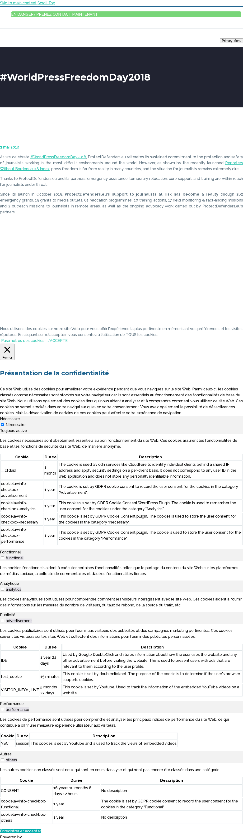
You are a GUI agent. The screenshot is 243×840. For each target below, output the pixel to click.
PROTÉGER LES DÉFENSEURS (215, 56)
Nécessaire (16, 424)
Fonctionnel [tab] (10, 552)
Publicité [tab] (7, 615)
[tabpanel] (121, 491)
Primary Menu (231, 41)
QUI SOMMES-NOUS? (229, 174)
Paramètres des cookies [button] (22, 340)
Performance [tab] (12, 703)
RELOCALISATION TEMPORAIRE (222, 75)
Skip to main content (18, 3)
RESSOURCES (233, 149)
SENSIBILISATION (225, 118)
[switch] (2, 557)
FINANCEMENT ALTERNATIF (225, 155)
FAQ (239, 81)
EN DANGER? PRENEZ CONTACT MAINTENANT (54, 14)
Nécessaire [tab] (10, 419)
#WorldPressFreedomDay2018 (58, 157)
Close (236, 46)
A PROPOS (231, 167)
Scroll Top (46, 3)
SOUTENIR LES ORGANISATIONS (213, 87)
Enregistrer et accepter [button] (20, 831)
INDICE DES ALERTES (228, 124)
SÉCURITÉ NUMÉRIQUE (227, 161)
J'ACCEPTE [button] (58, 340)
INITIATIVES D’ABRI (230, 100)
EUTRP (237, 106)
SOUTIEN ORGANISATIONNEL (224, 93)
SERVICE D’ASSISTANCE (227, 63)
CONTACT (235, 192)
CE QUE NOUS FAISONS (227, 180)
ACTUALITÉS (234, 143)
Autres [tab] (6, 754)
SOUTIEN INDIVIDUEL (228, 69)
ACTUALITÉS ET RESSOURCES (215, 137)
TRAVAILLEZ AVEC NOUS (226, 186)
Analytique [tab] (9, 583)
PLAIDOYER (234, 131)
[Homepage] (21, 40)
